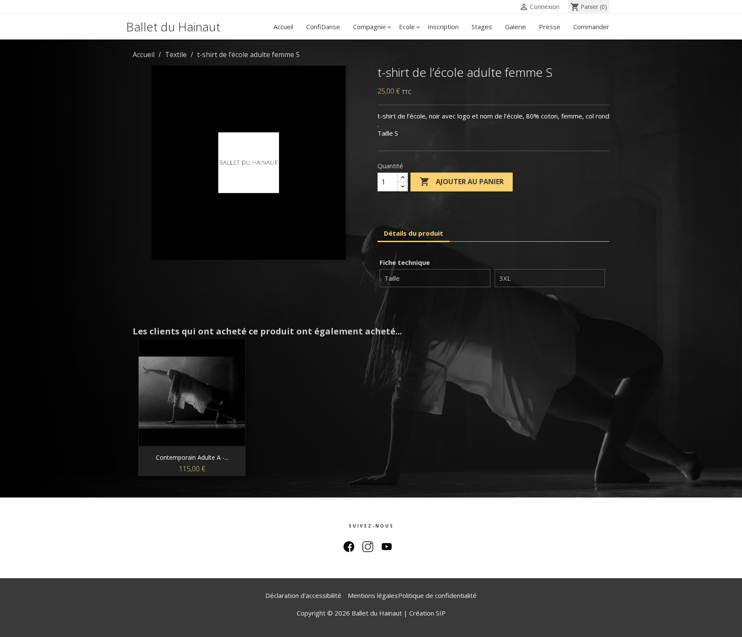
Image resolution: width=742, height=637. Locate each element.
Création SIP (427, 613)
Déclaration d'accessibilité (303, 595)
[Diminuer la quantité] (403, 186)
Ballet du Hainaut (173, 26)
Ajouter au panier (462, 181)
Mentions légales (373, 595)
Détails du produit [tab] (413, 233)
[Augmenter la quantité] (403, 177)
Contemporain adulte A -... (192, 457)
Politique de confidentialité (437, 595)
